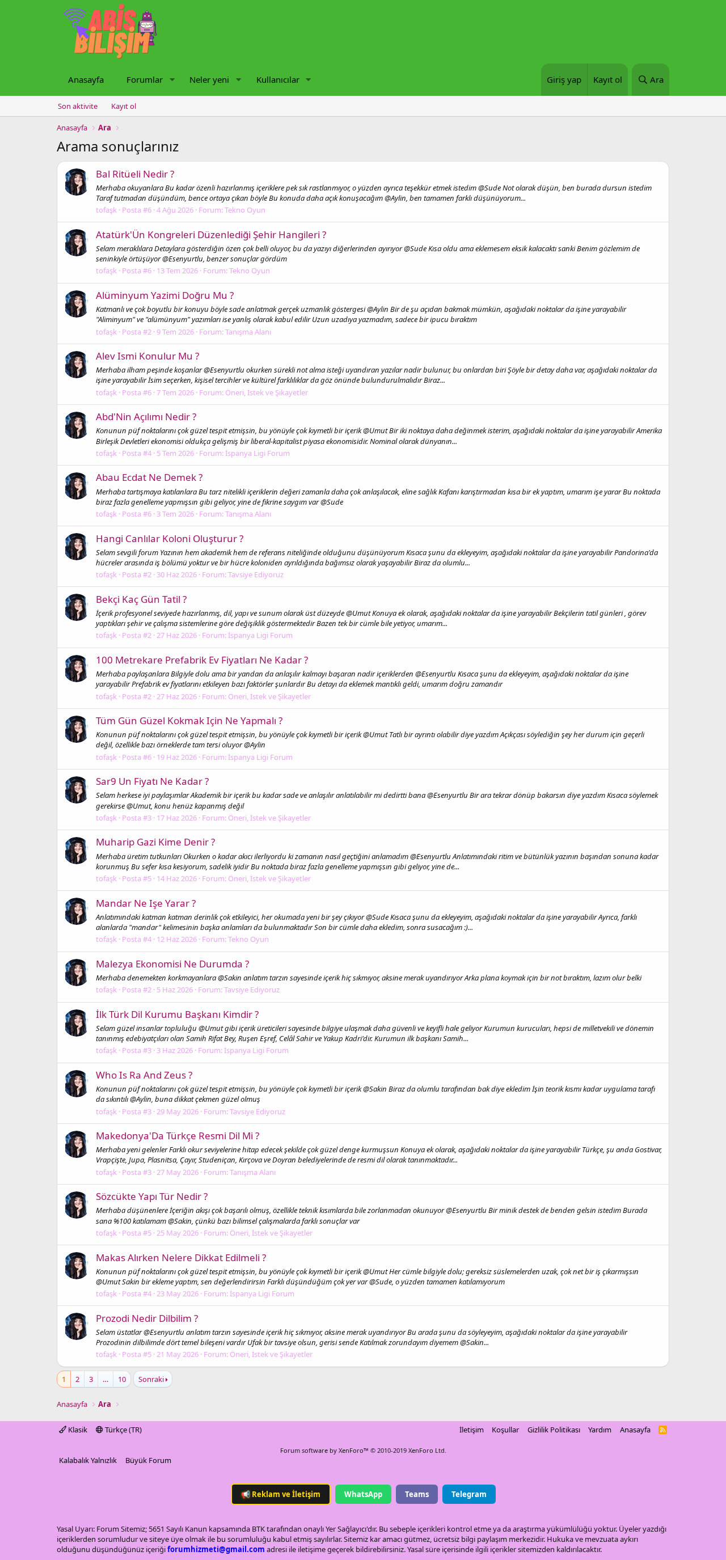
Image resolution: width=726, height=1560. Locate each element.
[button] (172, 80)
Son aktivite (78, 106)
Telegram (469, 1494)
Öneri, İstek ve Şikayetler (266, 392)
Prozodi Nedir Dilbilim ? (147, 1318)
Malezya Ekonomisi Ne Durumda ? (172, 963)
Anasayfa (86, 79)
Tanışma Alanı (248, 332)
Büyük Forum (148, 1460)
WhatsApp (363, 1494)
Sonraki (151, 1379)
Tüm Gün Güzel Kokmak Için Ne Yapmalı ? (189, 720)
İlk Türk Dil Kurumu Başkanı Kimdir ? (177, 1014)
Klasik (76, 1429)
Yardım (599, 1429)
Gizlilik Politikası (553, 1429)
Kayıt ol (123, 106)
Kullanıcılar (277, 79)
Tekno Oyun (245, 210)
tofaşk (106, 210)
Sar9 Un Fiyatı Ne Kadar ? (152, 781)
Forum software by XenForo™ (363, 1450)
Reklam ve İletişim (280, 1494)
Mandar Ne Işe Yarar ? (146, 903)
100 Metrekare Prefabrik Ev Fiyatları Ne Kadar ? (202, 659)
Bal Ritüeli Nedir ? (135, 173)
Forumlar (144, 79)
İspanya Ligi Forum (257, 453)
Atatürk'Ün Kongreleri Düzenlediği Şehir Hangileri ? (211, 234)
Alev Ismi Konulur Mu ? (147, 355)
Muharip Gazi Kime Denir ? (155, 841)
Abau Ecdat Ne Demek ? (149, 477)
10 (122, 1379)
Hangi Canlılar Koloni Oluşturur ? (169, 538)
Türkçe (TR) (122, 1429)
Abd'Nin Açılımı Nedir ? (146, 416)
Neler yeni (209, 79)
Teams (417, 1494)
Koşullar (505, 1429)
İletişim (471, 1429)
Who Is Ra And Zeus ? (144, 1074)
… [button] (105, 1379)
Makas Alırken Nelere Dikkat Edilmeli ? (181, 1257)
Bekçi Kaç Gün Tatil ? (141, 599)
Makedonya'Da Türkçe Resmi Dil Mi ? (177, 1135)
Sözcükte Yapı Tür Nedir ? (152, 1196)
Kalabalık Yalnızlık (88, 1460)
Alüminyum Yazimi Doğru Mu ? (165, 295)
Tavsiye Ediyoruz (256, 574)
